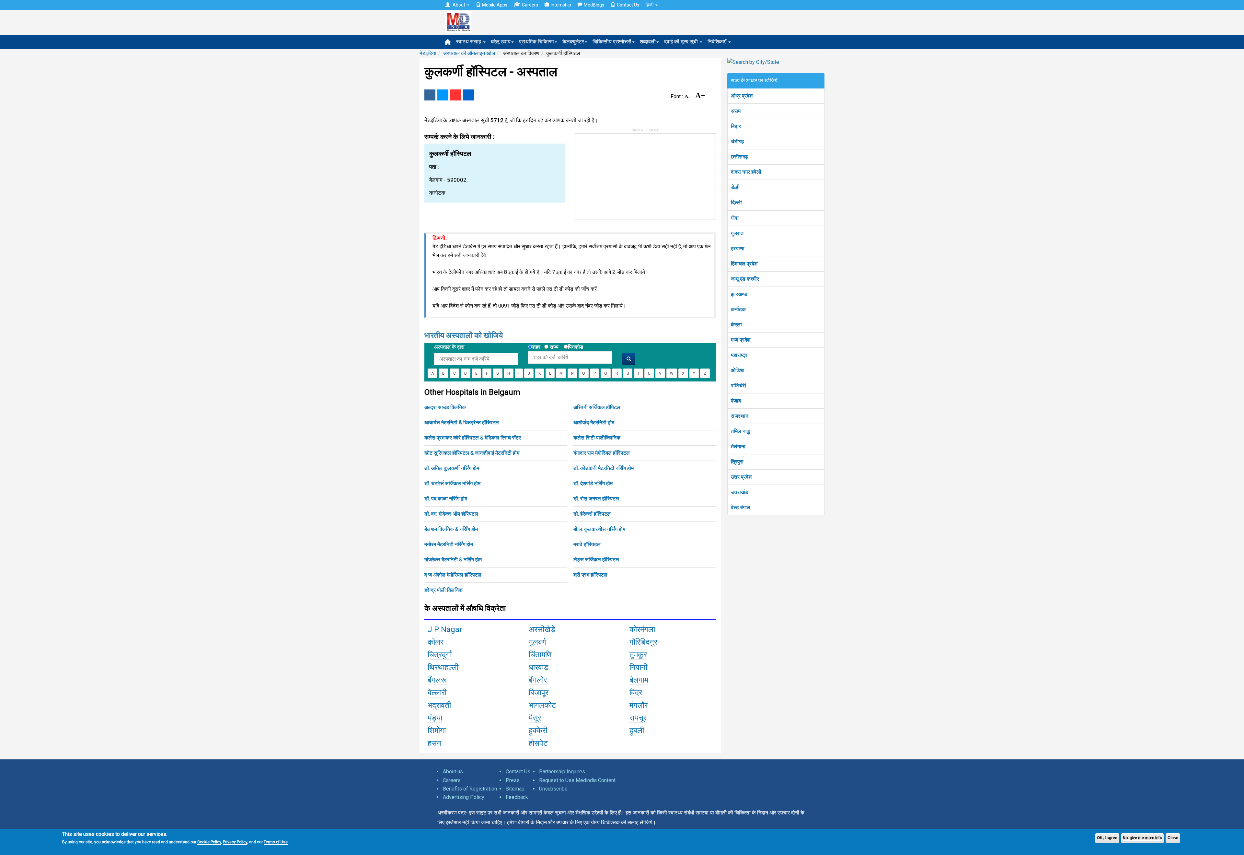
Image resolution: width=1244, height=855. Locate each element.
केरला (736, 325)
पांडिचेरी (738, 385)
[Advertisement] (624, 174)
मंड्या (435, 717)
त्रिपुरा (737, 462)
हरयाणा (737, 248)
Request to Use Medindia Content (577, 780)
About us (453, 771)
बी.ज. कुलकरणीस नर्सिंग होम (599, 529)
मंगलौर (638, 705)
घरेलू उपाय (501, 42)
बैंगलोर (538, 680)
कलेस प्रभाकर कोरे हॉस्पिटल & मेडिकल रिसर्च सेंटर (472, 438)
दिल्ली (736, 202)
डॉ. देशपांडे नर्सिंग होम (593, 483)
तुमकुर (638, 654)
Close (1173, 838)
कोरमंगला (642, 629)
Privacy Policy (235, 842)
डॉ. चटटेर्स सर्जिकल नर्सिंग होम (452, 483)
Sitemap (515, 789)
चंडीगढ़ (737, 141)
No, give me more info (1142, 838)
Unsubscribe (553, 789)
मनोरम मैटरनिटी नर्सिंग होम (448, 544)
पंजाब (736, 401)
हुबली (636, 730)
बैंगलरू (437, 680)
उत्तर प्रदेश (741, 477)
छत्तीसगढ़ (739, 157)
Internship (561, 4)
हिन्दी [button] (650, 4)
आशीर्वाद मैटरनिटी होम (593, 422)
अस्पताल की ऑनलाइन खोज (469, 53)
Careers (530, 4)
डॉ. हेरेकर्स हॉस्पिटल (592, 514)
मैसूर (535, 717)
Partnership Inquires (562, 771)
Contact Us (628, 4)
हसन (434, 743)
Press (513, 780)
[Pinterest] (455, 94)
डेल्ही (735, 187)
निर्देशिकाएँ (718, 42)
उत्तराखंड (739, 492)
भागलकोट (542, 705)
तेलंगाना (738, 446)
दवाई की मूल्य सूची (681, 42)
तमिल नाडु (740, 431)
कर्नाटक (738, 309)
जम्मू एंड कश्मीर (745, 279)
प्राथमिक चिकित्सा (536, 42)
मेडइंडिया (428, 53)
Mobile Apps (494, 4)
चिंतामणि (540, 654)
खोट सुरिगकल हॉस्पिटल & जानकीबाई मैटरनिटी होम (471, 453)
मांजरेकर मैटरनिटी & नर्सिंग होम (453, 559)
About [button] (459, 4)
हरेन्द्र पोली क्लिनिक (443, 590)
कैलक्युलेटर (573, 42)
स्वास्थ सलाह (469, 42)
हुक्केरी (538, 730)
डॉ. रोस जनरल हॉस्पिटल (596, 499)
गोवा (735, 218)
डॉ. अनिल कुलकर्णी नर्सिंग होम (451, 468)
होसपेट (538, 743)
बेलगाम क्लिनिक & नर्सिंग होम (451, 529)
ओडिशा (737, 370)
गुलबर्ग (537, 642)
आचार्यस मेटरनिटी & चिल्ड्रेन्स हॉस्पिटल (461, 422)
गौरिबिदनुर (643, 642)
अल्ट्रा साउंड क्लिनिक (445, 407)
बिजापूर (538, 692)
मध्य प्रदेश (740, 340)
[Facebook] (429, 94)
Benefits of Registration (470, 789)
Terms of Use (276, 842)
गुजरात (737, 233)
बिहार (736, 126)
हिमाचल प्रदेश (744, 264)
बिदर (635, 692)
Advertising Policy (463, 797)
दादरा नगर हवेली (746, 172)
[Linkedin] (468, 94)
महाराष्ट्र (739, 355)
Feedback (517, 797)
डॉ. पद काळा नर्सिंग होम (445, 499)
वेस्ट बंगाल (740, 507)
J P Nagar (445, 629)
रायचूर (638, 717)
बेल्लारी (437, 692)
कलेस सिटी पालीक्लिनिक (596, 438)
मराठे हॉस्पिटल (587, 544)
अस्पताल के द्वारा (449, 347)
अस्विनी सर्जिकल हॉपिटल (596, 407)
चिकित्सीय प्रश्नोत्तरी (612, 42)
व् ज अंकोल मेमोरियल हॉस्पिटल (452, 575)
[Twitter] (442, 94)
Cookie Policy (209, 842)
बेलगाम (638, 680)
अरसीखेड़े (542, 629)
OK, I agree (1107, 838)
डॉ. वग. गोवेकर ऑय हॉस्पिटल (451, 514)
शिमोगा (437, 730)
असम (736, 111)
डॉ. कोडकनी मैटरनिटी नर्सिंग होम (603, 468)
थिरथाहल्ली (443, 667)
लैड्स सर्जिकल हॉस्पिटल (596, 559)
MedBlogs (594, 4)
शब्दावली (648, 42)
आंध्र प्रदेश (742, 96)
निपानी (638, 667)
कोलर (435, 642)
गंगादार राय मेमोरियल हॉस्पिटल (601, 453)
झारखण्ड (739, 294)
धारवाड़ (538, 667)
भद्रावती (439, 705)
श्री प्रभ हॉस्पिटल (590, 575)
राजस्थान (739, 416)
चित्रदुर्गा (440, 654)
